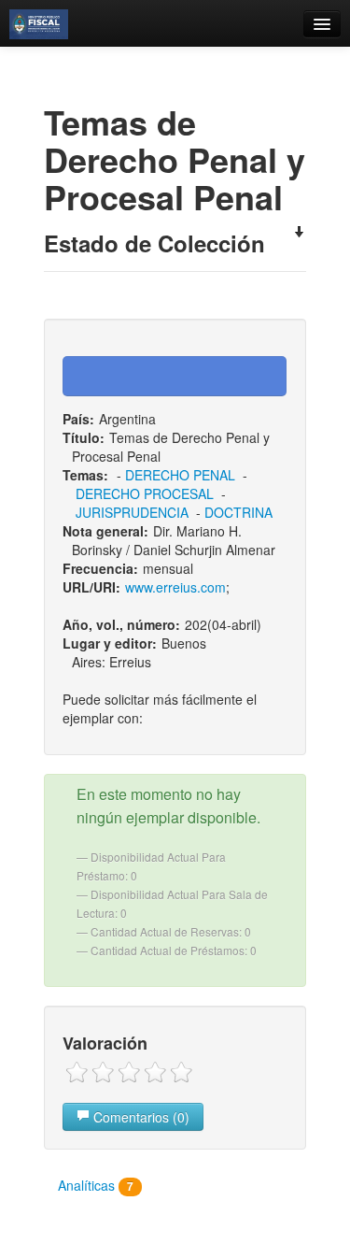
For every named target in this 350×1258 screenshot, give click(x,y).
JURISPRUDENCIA (132, 512)
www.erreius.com (175, 587)
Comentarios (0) (139, 1117)
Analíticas (95, 1185)
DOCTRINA (238, 512)
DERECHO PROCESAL (145, 493)
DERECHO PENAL (180, 474)
